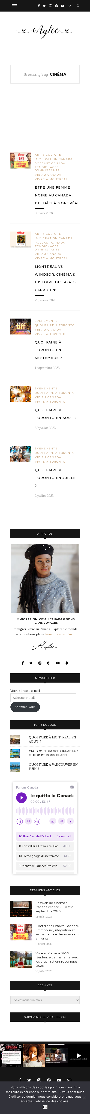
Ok (45, 1107)
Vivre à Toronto (50, 334)
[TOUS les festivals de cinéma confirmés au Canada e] (11, 1055)
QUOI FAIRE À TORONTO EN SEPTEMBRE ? (48, 350)
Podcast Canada (50, 163)
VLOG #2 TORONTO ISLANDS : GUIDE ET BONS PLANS (53, 753)
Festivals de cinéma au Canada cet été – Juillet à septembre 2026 (54, 907)
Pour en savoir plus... (60, 634)
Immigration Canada (54, 159)
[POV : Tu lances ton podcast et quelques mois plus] (56, 1055)
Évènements (46, 320)
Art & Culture (48, 154)
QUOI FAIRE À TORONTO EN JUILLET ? (56, 478)
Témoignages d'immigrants (47, 169)
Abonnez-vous (25, 707)
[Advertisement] (45, 122)
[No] (84, 1098)
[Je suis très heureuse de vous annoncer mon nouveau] (34, 1055)
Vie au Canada (48, 174)
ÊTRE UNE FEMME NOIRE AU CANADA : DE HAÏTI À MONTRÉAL (57, 195)
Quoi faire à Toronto (55, 325)
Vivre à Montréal (51, 179)
